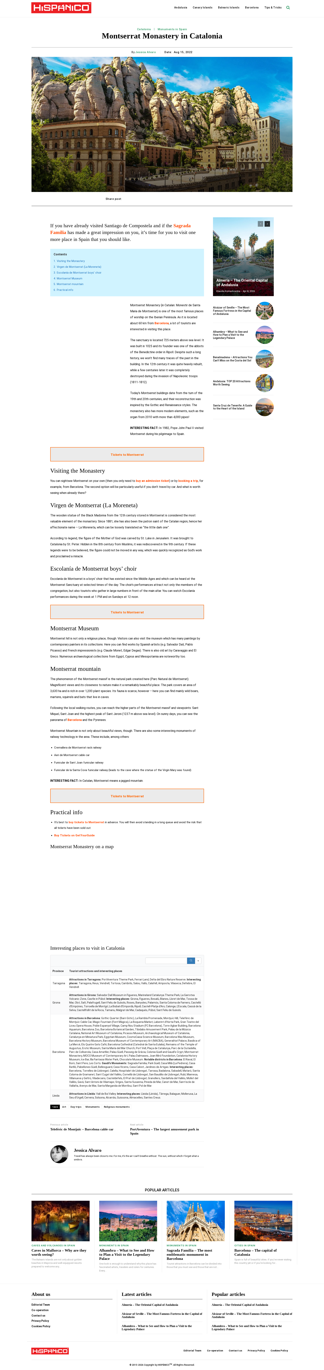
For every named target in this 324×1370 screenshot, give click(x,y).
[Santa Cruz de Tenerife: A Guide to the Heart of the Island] (265, 407)
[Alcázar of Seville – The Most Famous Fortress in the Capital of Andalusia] (265, 311)
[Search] (191, 961)
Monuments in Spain (172, 29)
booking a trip (188, 481)
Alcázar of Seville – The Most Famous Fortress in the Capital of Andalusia (232, 310)
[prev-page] (260, 224)
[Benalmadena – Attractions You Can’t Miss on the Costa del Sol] (265, 359)
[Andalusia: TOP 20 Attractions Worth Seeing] (265, 383)
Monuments (93, 1106)
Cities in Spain (244, 1245)
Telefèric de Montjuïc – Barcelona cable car (81, 1129)
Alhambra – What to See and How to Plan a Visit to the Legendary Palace (230, 335)
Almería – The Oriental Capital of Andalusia (150, 1304)
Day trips (76, 1106)
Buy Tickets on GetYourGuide (74, 835)
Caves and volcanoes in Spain (53, 1245)
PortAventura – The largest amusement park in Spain (164, 1131)
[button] (288, 7)
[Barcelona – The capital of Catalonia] (263, 1221)
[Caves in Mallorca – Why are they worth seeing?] (61, 1221)
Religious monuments (117, 1106)
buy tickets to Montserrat (86, 822)
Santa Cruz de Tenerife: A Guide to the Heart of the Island (232, 407)
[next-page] (267, 224)
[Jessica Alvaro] (59, 1154)
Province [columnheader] (58, 971)
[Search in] (198, 961)
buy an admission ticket (152, 481)
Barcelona (161, 323)
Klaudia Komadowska (228, 291)
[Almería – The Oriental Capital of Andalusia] (243, 256)
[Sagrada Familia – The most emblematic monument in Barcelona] (196, 1221)
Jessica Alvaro (145, 52)
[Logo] (61, 7)
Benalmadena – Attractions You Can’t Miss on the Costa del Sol (232, 359)
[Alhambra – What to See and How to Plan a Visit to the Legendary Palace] (265, 335)
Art (64, 1106)
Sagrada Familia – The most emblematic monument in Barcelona (189, 1254)
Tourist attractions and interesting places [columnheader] (95, 971)
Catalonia (144, 29)
